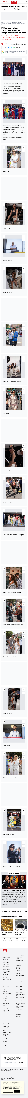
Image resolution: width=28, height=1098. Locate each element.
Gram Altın (5, 995)
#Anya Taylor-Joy (17, 911)
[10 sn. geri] (4, 881)
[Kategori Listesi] (26, 1)
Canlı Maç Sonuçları (7, 1008)
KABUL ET (17, 1091)
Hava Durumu (19, 972)
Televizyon (3, 9)
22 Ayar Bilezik (6, 1003)
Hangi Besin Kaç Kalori (19, 1001)
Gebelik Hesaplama (7, 1032)
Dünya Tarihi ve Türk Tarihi (20, 995)
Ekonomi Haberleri (6, 957)
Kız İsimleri (18, 1016)
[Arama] (1, 1)
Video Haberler (19, 986)
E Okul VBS (18, 963)
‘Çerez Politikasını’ (17, 1087)
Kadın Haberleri (6, 968)
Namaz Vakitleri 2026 (20, 955)
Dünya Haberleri (6, 964)
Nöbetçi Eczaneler (20, 960)
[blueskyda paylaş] (8, 47)
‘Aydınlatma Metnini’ (7, 1088)
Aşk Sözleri (5, 991)
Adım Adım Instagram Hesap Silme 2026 (6, 1047)
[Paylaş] (23, 59)
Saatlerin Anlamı (6, 989)
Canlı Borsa (18, 954)
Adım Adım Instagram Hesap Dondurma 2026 (6, 1043)
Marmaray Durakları (20, 1012)
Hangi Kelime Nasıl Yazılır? (20, 1007)
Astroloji (17, 977)
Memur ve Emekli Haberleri (6, 972)
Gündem (11, 6)
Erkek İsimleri (18, 1014)
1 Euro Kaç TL (5, 1007)
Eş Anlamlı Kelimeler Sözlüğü (20, 1004)
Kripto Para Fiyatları (7, 979)
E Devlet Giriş (18, 965)
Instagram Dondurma (18, 979)
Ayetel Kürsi (5, 988)
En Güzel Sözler (19, 1009)
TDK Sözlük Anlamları (20, 988)
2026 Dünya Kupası (20, 975)
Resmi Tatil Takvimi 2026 (7, 1050)
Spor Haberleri (6, 962)
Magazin (4, 6)
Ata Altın (4, 1000)
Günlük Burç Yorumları (18, 968)
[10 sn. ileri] (23, 881)
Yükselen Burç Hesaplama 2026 (6, 1035)
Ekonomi (17, 6)
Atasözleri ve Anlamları (5, 1021)
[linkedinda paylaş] (11, 47)
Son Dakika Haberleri (7, 954)
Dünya (23, 6)
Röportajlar (24, 9)
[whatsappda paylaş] (14, 47)
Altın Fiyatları (5, 974)
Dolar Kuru (5, 976)
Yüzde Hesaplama (7, 1037)
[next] (26, 927)
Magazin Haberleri (6, 961)
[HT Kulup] (17, 9)
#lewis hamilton (5, 911)
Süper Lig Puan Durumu (6, 1011)
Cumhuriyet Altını (6, 1002)
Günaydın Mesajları (7, 993)
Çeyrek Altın (5, 996)
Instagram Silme (19, 981)
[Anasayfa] (5, 950)
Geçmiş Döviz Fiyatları (6, 1039)
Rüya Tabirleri (19, 992)
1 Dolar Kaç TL (5, 1005)
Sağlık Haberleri (6, 966)
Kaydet (21, 1062)
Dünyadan (9, 9)
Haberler (3, 22)
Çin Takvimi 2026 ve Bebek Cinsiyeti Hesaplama (7, 1028)
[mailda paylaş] (17, 47)
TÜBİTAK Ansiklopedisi (20, 999)
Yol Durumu (18, 973)
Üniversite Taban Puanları (19, 990)
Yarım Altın (5, 998)
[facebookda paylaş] (2, 47)
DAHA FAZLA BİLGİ (8, 1091)
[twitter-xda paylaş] (5, 47)
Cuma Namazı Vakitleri (19, 958)
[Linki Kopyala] (20, 47)
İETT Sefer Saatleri (6, 1030)
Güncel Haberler (6, 959)
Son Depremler (19, 970)
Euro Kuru (5, 977)
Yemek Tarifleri (6, 986)
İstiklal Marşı (18, 962)
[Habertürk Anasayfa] (14, 2)
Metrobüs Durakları (20, 1011)
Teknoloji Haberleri (6, 969)
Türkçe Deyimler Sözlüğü (6, 1024)
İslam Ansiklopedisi (20, 997)
